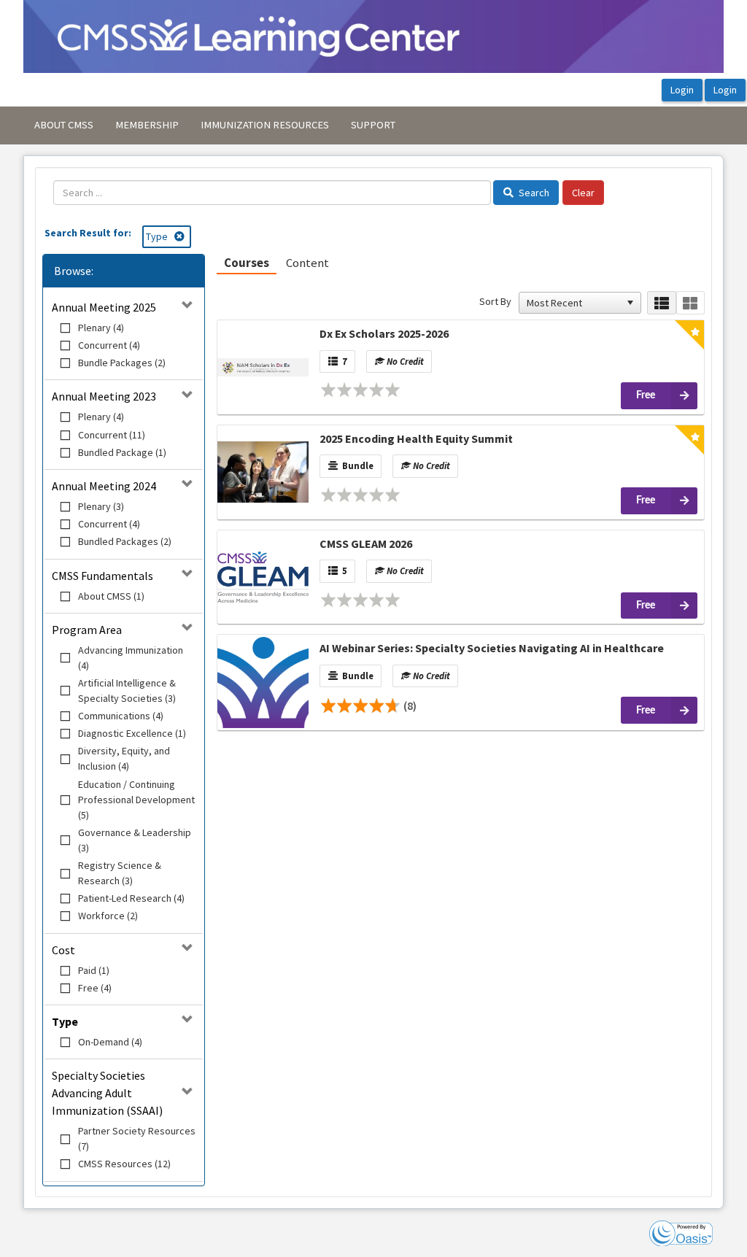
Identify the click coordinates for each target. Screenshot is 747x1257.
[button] (630, 302)
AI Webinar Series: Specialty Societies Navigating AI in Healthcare (492, 648)
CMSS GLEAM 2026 (366, 543)
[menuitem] (63, 125)
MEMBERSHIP (147, 124)
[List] (661, 303)
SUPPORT (373, 124)
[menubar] (214, 125)
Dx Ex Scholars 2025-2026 (384, 333)
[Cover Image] (263, 367)
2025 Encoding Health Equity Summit (416, 438)
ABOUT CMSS (63, 124)
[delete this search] (180, 236)
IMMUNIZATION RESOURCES (265, 124)
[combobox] (573, 302)
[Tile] (690, 303)
